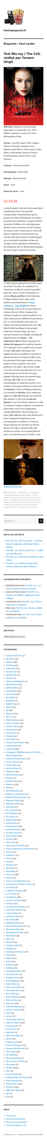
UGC (8, 1071)
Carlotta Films (12, 726)
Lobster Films (12, 913)
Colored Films (12, 746)
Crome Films (11, 765)
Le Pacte (9, 903)
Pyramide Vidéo (13, 990)
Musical (9, 942)
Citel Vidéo (11, 739)
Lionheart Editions (14, 910)
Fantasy (9, 839)
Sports (9, 1039)
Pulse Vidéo (11, 984)
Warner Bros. (12, 1084)
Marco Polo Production (16, 926)
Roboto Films (12, 1000)
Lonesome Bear (13, 916)
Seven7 (9, 1016)
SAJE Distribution (14, 1006)
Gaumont (10, 855)
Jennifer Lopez (23, 500)
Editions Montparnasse (16, 797)
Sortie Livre (11, 1029)
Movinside (10, 936)
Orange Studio (12, 945)
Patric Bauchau (30, 502)
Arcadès (9, 678)
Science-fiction (13, 1010)
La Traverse (11, 894)
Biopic (9, 707)
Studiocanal (11, 1042)
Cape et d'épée (12, 723)
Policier (9, 965)
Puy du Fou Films (13, 987)
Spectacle (10, 1032)
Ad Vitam (10, 665)
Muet (8, 939)
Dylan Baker (19, 497)
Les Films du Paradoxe (16, 907)
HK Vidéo (10, 868)
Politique (10, 968)
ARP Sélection (12, 684)
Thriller (27, 495)
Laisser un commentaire (28, 507)
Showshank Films (14, 1019)
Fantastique (34, 492)
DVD (8, 787)
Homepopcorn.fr (15, 30)
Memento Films (13, 929)
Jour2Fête (10, 887)
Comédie (10, 749)
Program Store (12, 977)
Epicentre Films (13, 804)
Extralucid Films (13, 829)
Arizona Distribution (15, 681)
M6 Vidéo (10, 919)
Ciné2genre (11, 733)
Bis (7, 710)
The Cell (23, 505)
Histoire (9, 865)
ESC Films (10, 816)
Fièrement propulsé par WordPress (30, 1135)
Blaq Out (10, 713)
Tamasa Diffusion (14, 1045)
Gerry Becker (29, 497)
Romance (10, 1003)
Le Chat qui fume (13, 900)
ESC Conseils (11, 810)
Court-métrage (13, 762)
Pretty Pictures (12, 974)
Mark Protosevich (17, 502)
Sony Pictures (12, 1026)
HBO (8, 861)
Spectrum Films (13, 1035)
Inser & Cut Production (16, 881)
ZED (8, 1093)
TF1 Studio (11, 1051)
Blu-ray (35, 495)
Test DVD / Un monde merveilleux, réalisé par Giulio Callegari (23, 595)
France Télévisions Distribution (20, 849)
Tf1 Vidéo (10, 1055)
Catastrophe (11, 729)
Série (8, 1013)
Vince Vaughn (32, 505)
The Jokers (11, 1064)
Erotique (10, 807)
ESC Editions (11, 813)
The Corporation (13, 1058)
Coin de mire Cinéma (15, 742)
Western (10, 1087)
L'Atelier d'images (14, 890)
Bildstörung (11, 704)
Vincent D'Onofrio (10, 507)
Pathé (8, 955)
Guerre (9, 858)
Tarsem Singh (14, 505)
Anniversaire (11, 672)
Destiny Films (12, 768)
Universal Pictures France (17, 1077)
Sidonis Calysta (13, 1022)
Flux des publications (15, 1119)
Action (9, 662)
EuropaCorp (11, 823)
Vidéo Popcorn (12, 1080)
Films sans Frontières (15, 845)
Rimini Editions (13, 997)
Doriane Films (12, 781)
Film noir (10, 842)
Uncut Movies (12, 1074)
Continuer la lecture (13, 486)
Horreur (6, 495)
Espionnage (11, 820)
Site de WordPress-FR (16, 1125)
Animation (11, 668)
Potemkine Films (13, 971)
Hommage (10, 871)
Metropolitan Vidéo (17, 495)
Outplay (9, 948)
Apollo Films (11, 675)
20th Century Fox (14, 655)
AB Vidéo (10, 659)
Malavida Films (13, 923)
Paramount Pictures (15, 952)
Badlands (10, 700)
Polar (8, 961)
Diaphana (10, 771)
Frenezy (9, 852)
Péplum (9, 958)
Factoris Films (12, 833)
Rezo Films (11, 993)
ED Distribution (13, 791)
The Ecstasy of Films (15, 1061)
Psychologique (12, 981)
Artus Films (11, 691)
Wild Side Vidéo (13, 1090)
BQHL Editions (12, 720)
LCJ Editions (11, 897)
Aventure (10, 694)
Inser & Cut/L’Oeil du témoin (19, 884)
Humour (9, 878)
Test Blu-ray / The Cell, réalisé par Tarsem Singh (22, 58)
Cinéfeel (9, 736)
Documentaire (12, 775)
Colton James (9, 497)
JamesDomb (12, 492)
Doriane (9, 778)
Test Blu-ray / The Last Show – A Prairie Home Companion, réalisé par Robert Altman (24, 544)
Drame (9, 784)
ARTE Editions (12, 688)
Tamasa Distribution (15, 1048)
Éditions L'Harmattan (16, 794)
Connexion (11, 1116)
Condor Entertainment (16, 758)
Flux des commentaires (16, 1122)
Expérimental (12, 826)
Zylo (8, 1097)
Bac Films (10, 697)
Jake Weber (13, 500)
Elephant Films (13, 800)
